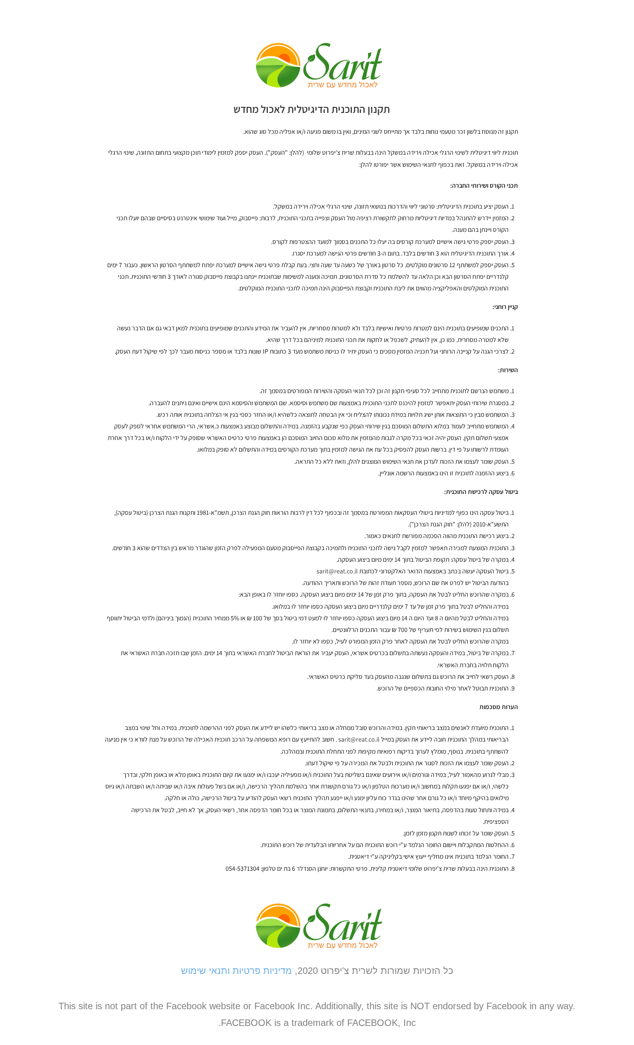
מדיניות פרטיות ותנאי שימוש (236, 971)
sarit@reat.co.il (337, 571)
